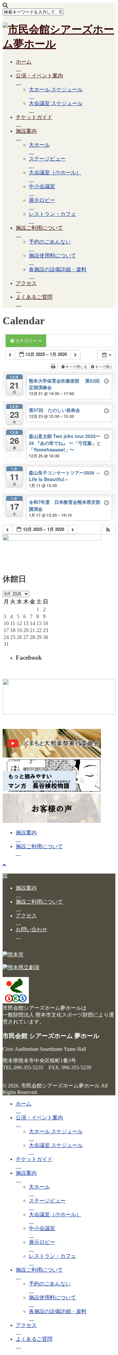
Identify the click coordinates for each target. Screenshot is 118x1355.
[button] (108, 529)
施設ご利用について (39, 228)
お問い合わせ (31, 929)
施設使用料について (52, 255)
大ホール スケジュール (56, 89)
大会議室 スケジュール (56, 103)
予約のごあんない (50, 242)
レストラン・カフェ (52, 214)
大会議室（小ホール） (55, 172)
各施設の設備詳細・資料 (58, 269)
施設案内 (26, 131)
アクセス (26, 283)
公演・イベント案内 (39, 75)
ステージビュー (47, 158)
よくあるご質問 (34, 297)
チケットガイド (34, 117)
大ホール (39, 145)
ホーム (23, 62)
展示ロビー (42, 200)
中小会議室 (42, 186)
